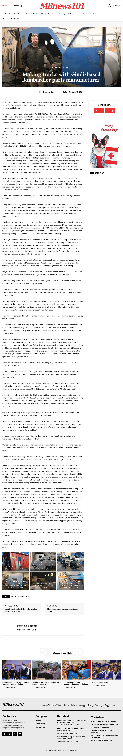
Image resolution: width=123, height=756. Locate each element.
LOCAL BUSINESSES (20, 596)
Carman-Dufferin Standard (101, 730)
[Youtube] (20, 734)
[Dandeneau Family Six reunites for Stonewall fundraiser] (16, 669)
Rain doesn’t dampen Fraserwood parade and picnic (75, 683)
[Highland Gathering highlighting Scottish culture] (46, 669)
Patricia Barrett (50, 92)
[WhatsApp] (112, 110)
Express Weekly (61, 67)
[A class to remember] (106, 669)
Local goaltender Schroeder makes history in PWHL (21, 610)
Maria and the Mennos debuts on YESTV (62, 610)
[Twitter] (101, 110)
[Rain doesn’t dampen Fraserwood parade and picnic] (76, 669)
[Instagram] (9, 734)
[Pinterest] (107, 110)
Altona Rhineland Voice (100, 724)
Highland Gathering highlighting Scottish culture (46, 683)
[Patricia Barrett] (8, 627)
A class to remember (101, 682)
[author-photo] (4, 687)
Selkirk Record (62, 733)
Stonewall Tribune (64, 725)
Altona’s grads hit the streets (103, 721)
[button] (18, 5)
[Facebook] (96, 110)
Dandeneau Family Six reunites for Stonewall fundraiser (15, 683)
